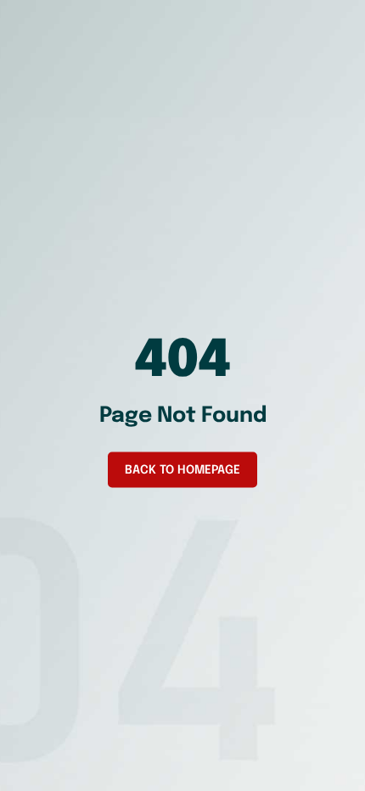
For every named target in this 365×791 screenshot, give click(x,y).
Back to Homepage (182, 470)
